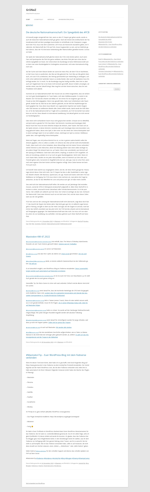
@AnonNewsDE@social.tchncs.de (35, 261)
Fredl (100, 59)
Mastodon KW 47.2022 (38, 236)
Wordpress (57, 466)
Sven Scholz (102, 64)
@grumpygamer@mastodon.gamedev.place (38, 241)
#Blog (63, 458)
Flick (33, 224)
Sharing (40, 466)
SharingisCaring (49, 466)
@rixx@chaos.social (31, 254)
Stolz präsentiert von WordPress (35, 483)
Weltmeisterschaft (66, 224)
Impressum (51, 19)
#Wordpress (48, 458)
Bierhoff (80, 221)
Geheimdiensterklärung (66, 19)
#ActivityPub (56, 458)
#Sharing (75, 458)
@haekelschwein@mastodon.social (36, 320)
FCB (30, 224)
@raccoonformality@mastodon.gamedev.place (39, 276)
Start (28, 19)
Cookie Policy (38, 19)
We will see (33, 264)
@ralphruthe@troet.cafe (33, 327)
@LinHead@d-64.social (32, 290)
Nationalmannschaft (53, 224)
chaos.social (65, 254)
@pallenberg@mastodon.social (35, 300)
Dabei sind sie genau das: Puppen (59, 322)
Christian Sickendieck (105, 71)
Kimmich (43, 224)
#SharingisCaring (83, 458)
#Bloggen (68, 458)
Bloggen (28, 466)
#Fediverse (39, 458)
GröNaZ (31, 10)
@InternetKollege (41, 451)
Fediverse (35, 466)
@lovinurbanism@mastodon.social (36, 310)
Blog (87, 463)
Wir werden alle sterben (64, 327)
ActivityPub (82, 463)
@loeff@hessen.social (32, 332)
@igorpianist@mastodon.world (35, 249)
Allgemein (57, 221)
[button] (145, 3)
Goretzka (38, 224)
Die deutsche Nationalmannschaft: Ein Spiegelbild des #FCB (57, 32)
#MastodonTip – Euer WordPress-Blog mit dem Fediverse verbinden (56, 356)
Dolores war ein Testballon (68, 244)
